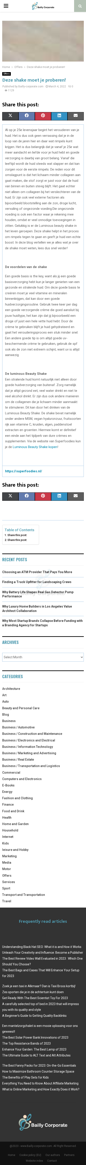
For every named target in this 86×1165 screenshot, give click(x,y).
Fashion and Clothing (17, 798)
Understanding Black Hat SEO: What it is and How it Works (41, 947)
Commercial (11, 772)
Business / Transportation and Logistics (31, 766)
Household (10, 830)
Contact (52, 1160)
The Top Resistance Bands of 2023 (26, 1043)
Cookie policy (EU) (30, 1155)
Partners (69, 1155)
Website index (34, 1160)
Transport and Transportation (23, 895)
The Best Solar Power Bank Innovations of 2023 (35, 1037)
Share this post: (17, 535)
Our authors (52, 1155)
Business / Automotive (18, 727)
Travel (6, 901)
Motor (6, 869)
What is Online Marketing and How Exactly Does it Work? (40, 1089)
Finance (8, 804)
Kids (5, 843)
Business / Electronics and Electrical (28, 740)
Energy (7, 792)
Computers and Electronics (22, 779)
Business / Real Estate (18, 759)
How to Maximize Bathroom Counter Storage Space (38, 1071)
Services (8, 882)
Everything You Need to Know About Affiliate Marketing (40, 1083)
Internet (7, 837)
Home (11, 1155)
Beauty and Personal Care (20, 708)
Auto (5, 701)
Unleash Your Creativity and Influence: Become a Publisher (42, 952)
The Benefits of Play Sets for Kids (25, 1077)
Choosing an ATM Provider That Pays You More (37, 572)
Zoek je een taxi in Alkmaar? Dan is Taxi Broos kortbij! (38, 986)
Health (6, 817)
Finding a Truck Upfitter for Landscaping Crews (36, 582)
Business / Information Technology (27, 747)
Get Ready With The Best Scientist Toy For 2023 (35, 998)
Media (6, 862)
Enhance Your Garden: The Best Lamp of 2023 (34, 1049)
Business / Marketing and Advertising (29, 753)
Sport (6, 888)
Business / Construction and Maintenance (32, 733)
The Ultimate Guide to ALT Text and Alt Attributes (36, 1055)
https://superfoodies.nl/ (23, 471)
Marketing (9, 856)
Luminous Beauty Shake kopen (35, 447)
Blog (5, 714)
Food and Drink (13, 811)
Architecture (11, 688)
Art (4, 695)
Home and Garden (15, 824)
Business (9, 721)
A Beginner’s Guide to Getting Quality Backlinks (34, 1015)
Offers (6, 74)
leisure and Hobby (15, 850)
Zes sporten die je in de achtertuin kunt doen (33, 992)
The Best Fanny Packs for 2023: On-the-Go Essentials (39, 1065)
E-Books (8, 785)
